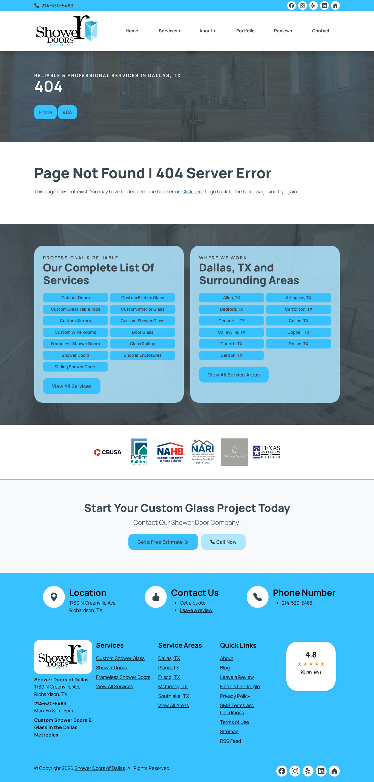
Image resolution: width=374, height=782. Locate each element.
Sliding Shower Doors (75, 367)
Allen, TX (231, 298)
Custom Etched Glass (142, 298)
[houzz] (335, 5)
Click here (192, 191)
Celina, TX (299, 321)
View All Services (71, 386)
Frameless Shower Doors (75, 344)
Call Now (226, 542)
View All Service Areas (234, 374)
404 (67, 112)
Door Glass (142, 332)
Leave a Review (237, 677)
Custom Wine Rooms (75, 332)
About (226, 658)
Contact (321, 31)
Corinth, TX (231, 344)
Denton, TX (232, 355)
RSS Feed (230, 741)
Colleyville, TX (231, 332)
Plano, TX (168, 667)
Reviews (283, 31)
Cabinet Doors (75, 298)
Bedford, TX (231, 309)
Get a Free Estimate (160, 542)
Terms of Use (234, 722)
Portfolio (245, 31)
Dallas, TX (298, 344)
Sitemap (229, 731)
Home (132, 31)
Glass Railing (142, 344)
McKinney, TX (173, 686)
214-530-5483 (57, 5)
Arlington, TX (298, 298)
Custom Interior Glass (142, 309)
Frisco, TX (169, 677)
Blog (225, 667)
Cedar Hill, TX (231, 321)
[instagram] (302, 5)
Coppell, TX (298, 332)
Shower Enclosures (143, 355)
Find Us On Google (240, 686)
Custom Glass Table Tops (75, 309)
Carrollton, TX (298, 309)
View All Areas (173, 705)
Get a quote (193, 602)
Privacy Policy (235, 696)
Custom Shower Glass (142, 321)
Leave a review (196, 610)
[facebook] (291, 5)
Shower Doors (75, 355)
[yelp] (313, 5)
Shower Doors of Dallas (99, 768)
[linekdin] (324, 5)
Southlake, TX (173, 696)
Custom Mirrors (75, 321)
